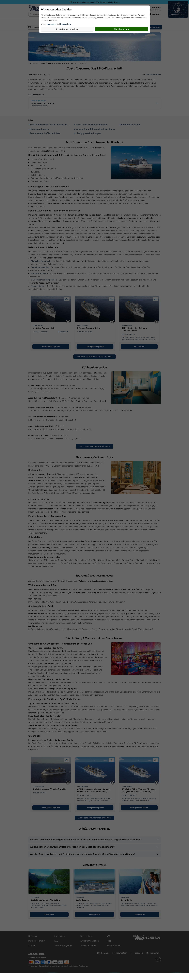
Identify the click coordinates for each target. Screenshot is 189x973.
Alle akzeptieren (121, 29)
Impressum (51, 24)
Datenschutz (65, 24)
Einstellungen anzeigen (67, 29)
